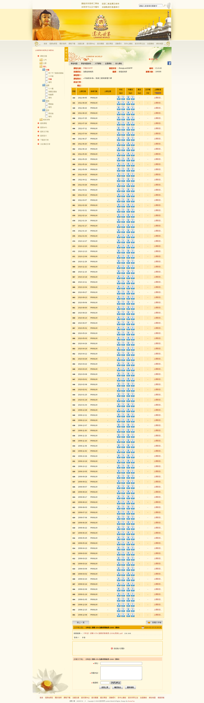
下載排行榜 (44, 140)
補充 (50, 82)
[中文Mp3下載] (118, 99)
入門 (44, 60)
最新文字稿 (44, 132)
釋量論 (50, 104)
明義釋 (50, 95)
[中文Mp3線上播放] (123, 99)
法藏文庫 (81, 44)
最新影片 (43, 136)
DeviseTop (131, 701)
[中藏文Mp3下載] (128, 99)
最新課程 (43, 123)
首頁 (45, 44)
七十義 (50, 89)
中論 (50, 79)
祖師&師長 (53, 44)
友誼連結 (150, 44)
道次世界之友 (140, 44)
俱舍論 (50, 114)
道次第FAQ (91, 44)
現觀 (47, 85)
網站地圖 (159, 44)
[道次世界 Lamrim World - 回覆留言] (154, 624)
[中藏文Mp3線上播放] (132, 99)
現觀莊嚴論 (52, 92)
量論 (47, 101)
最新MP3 (43, 128)
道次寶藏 (100, 44)
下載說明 (157, 93)
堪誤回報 (161, 698)
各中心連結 (128, 44)
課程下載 (72, 44)
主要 (44, 63)
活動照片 (118, 44)
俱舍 (47, 110)
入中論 (50, 76)
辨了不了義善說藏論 (55, 73)
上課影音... (158, 98)
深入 (44, 67)
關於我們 (63, 44)
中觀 (47, 70)
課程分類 (43, 56)
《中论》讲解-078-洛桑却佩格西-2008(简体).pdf (103, 633)
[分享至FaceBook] (169, 65)
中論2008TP (88, 68)
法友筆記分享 (45, 144)
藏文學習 (109, 44)
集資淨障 (46, 120)
